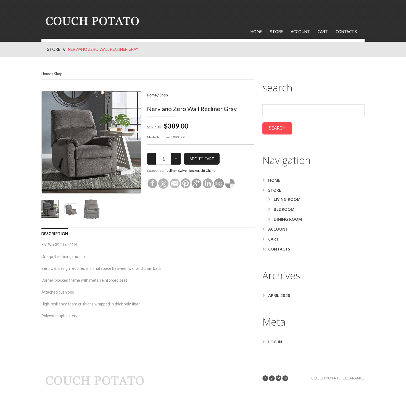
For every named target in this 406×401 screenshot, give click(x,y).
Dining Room (288, 219)
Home (256, 31)
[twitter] (278, 378)
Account (300, 31)
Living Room (287, 199)
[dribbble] (285, 378)
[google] (272, 378)
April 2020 (279, 295)
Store (276, 31)
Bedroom (284, 209)
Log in (275, 341)
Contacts (346, 31)
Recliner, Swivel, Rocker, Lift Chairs (190, 170)
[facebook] (265, 378)
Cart (323, 31)
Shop (58, 74)
